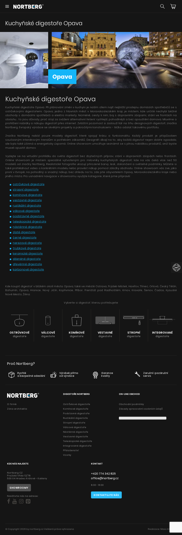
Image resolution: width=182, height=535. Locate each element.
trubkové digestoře (27, 248)
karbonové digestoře (28, 270)
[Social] (8, 501)
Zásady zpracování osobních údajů (141, 408)
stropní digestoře (26, 190)
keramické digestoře (28, 254)
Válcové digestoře (74, 427)
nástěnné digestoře (27, 227)
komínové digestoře (27, 195)
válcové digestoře (26, 211)
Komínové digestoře (76, 408)
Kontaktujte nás (106, 495)
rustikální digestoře (27, 206)
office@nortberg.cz (105, 478)
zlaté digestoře (24, 232)
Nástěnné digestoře (75, 432)
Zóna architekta (17, 408)
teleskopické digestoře (29, 222)
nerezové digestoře (27, 243)
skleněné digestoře (27, 259)
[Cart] (173, 6)
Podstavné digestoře (76, 413)
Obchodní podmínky (131, 404)
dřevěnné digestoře (27, 264)
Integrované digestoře (77, 445)
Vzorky (67, 455)
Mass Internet (168, 529)
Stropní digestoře (74, 422)
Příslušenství (71, 450)
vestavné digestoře (27, 200)
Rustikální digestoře (75, 418)
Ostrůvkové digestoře (76, 404)
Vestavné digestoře (75, 436)
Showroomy (19, 488)
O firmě (12, 404)
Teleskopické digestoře (77, 441)
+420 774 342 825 (103, 474)
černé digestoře (25, 238)
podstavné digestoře (28, 216)
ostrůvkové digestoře (28, 184)
